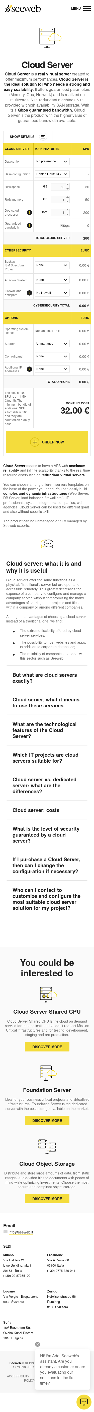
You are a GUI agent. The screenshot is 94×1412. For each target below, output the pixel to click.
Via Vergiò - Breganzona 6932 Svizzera (20, 1296)
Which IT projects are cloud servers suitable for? (45, 757)
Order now (53, 441)
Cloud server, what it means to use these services (46, 702)
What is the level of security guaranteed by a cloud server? (46, 834)
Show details (22, 136)
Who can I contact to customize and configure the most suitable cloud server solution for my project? (46, 898)
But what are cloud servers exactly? (45, 677)
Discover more (47, 1046)
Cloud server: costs (36, 809)
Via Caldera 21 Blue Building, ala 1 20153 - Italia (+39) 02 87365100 (17, 1265)
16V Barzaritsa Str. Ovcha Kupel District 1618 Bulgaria (18, 1330)
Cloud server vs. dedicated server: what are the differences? (44, 785)
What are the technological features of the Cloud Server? (45, 729)
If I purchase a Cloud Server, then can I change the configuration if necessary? (46, 865)
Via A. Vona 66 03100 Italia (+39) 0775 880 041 (61, 1262)
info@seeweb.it (21, 1231)
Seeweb (22, 8)
